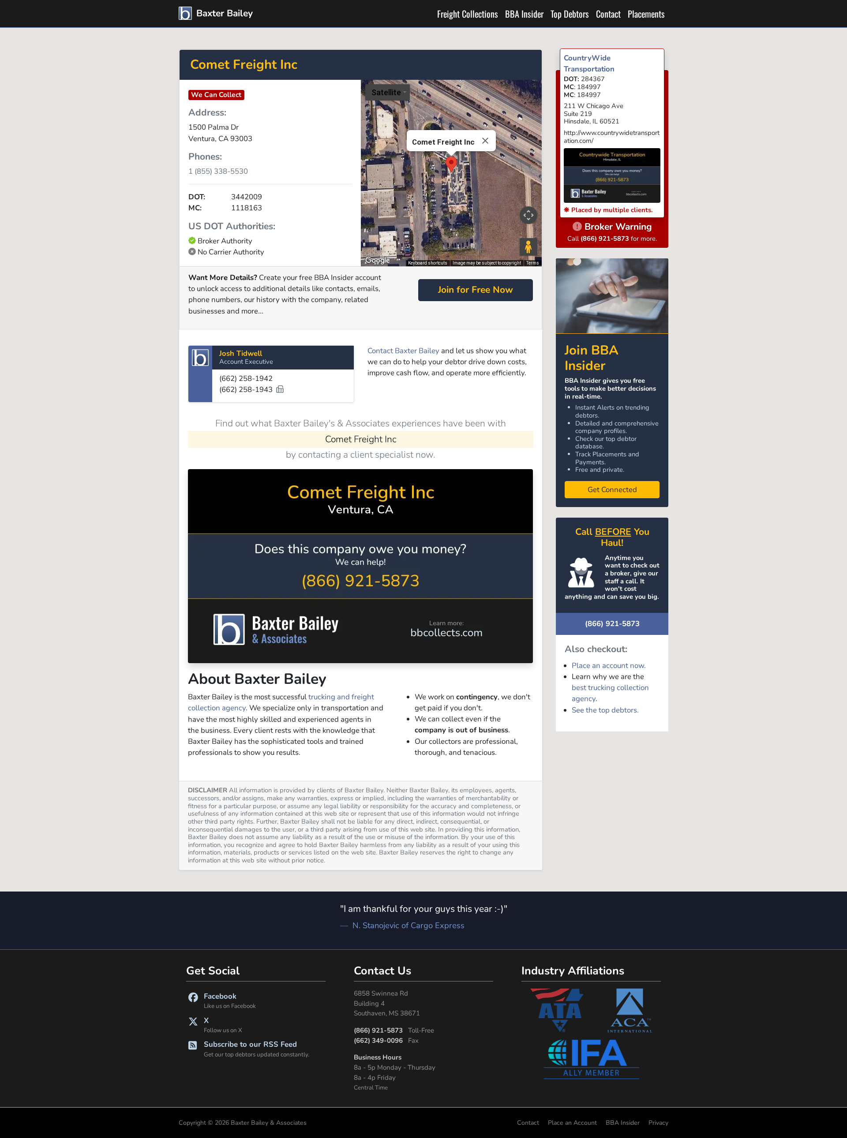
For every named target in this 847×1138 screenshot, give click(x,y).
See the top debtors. (605, 710)
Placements (646, 13)
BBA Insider (524, 13)
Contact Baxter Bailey (403, 351)
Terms (532, 263)
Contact (608, 13)
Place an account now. (609, 665)
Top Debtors (570, 13)
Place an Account (572, 1123)
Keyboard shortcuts (427, 263)
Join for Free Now (475, 290)
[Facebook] (193, 1001)
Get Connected (612, 490)
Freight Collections (467, 13)
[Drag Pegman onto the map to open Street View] (528, 247)
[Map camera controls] (528, 215)
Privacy (658, 1123)
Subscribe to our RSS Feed (256, 1048)
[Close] (485, 140)
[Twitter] (193, 1025)
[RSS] (192, 1049)
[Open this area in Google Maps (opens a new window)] (377, 260)
